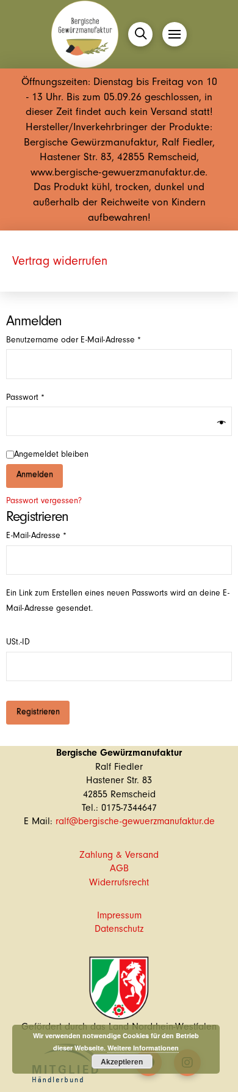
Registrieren (38, 712)
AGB (119, 868)
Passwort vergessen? (44, 501)
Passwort (45, 397)
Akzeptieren (122, 1061)
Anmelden (34, 474)
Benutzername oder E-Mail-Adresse (93, 339)
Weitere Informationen (143, 1047)
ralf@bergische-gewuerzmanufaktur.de (135, 821)
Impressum (119, 915)
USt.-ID (19, 642)
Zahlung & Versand (119, 854)
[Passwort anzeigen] (221, 423)
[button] (140, 34)
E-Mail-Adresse (56, 535)
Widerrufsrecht (119, 882)
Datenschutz (119, 928)
